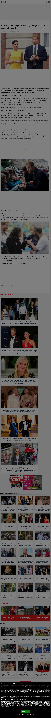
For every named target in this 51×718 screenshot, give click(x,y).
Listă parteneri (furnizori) (6, 707)
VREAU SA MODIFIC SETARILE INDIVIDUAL (25, 714)
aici (20, 693)
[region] (25, 700)
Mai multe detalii (39, 687)
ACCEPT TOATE (25, 711)
